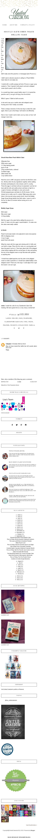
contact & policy (27, 25)
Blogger (33, 830)
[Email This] (21, 314)
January (20, 573)
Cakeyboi (8, 344)
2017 (18, 524)
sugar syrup (23, 325)
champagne (27, 318)
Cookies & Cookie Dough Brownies (20, 559)
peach (30, 321)
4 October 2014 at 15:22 (19, 344)
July (20, 563)
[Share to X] (24, 314)
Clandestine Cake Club (13, 321)
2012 (18, 578)
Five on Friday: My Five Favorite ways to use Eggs (20, 544)
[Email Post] (18, 314)
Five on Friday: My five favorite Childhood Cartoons (20, 539)
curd (25, 321)
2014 (18, 529)
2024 (19, 515)
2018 (18, 522)
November (19, 532)
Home (19, 382)
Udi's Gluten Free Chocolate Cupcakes (20, 546)
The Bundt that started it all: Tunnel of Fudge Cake (20, 553)
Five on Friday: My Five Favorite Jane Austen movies (20, 550)
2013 (18, 576)
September (19, 536)
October (19, 534)
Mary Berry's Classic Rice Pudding (20, 462)
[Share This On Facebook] (14, 328)
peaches (6, 325)
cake (20, 318)
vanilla (32, 325)
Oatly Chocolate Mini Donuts (20, 551)
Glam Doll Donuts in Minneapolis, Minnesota (20, 555)
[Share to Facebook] (26, 314)
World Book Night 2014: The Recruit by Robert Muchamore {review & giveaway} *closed (21, 485)
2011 (18, 579)
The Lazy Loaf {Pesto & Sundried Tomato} (20, 541)
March (19, 570)
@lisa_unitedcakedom (11, 700)
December (20, 530)
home (5, 25)
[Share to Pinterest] (28, 314)
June (19, 564)
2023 (19, 516)
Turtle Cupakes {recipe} (17, 451)
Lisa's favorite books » (31, 825)
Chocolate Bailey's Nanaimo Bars (19, 473)
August (20, 561)
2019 (18, 520)
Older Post (33, 381)
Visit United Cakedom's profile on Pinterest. (12, 689)
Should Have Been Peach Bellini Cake (20, 537)
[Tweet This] (19, 328)
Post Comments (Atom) (13, 385)
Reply (7, 350)
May (19, 566)
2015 (18, 527)
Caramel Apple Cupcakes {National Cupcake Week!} (20, 548)
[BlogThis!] (22, 314)
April (19, 568)
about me (13, 25)
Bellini (15, 318)
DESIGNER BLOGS (24, 837)
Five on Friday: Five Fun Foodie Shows (20, 557)
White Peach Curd (20, 543)
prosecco (14, 325)
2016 (18, 525)
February (19, 572)
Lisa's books (19, 800)
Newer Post (4, 381)
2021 (19, 518)
